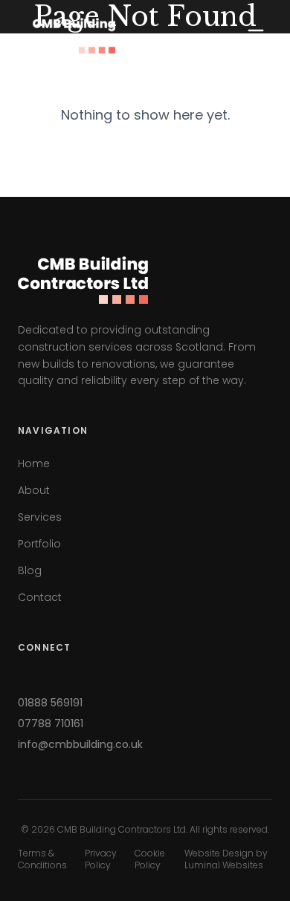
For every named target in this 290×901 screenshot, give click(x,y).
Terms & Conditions (42, 859)
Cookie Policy (150, 859)
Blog (30, 570)
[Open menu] (255, 35)
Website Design (219, 853)
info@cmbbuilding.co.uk (80, 744)
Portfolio (39, 543)
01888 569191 (50, 702)
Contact (40, 597)
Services (40, 517)
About (34, 490)
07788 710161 (50, 723)
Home (34, 463)
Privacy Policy (101, 859)
